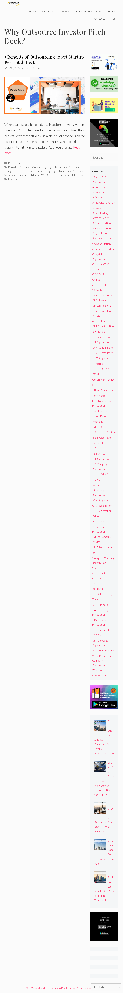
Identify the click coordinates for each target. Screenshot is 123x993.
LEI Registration (101, 458)
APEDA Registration (103, 202)
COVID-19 (98, 274)
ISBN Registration (102, 437)
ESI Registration (101, 342)
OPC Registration (102, 505)
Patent (96, 516)
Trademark (98, 599)
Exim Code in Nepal (103, 347)
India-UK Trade (100, 427)
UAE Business (100, 604)
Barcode (97, 208)
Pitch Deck (14, 163)
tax (94, 583)
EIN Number (99, 331)
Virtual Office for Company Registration (101, 660)
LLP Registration (101, 474)
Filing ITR (97, 363)
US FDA (96, 635)
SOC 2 (95, 568)
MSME (96, 479)
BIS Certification (101, 223)
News (95, 484)
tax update (98, 588)
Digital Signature (101, 305)
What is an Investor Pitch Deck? (22, 175)
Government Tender (103, 379)
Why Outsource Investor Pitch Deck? (62, 175)
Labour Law (98, 453)
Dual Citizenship (101, 311)
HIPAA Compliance (102, 390)
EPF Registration (101, 337)
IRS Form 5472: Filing (104, 432)
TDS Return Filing (102, 594)
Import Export (100, 416)
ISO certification (101, 443)
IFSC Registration (102, 410)
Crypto (96, 279)
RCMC (96, 542)
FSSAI (95, 374)
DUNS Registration (103, 326)
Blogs (112, 11)
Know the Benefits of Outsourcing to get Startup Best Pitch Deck (44, 167)
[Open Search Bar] (113, 19)
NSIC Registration (102, 500)
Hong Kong (98, 395)
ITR (94, 448)
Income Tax (98, 421)
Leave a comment (18, 179)
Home (32, 11)
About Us (48, 11)
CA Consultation (101, 243)
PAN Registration (102, 510)
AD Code (97, 197)
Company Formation (103, 249)
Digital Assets (100, 300)
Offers (64, 11)
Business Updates (102, 238)
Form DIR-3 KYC (101, 368)
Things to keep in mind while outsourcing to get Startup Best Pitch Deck (44, 171)
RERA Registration (102, 547)
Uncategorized (100, 630)
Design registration (103, 295)
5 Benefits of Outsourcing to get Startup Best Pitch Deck (44, 59)
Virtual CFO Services (104, 650)
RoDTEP (97, 552)
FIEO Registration (102, 358)
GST (94, 385)
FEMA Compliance (102, 352)
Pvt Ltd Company (101, 536)
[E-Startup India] (14, 4)
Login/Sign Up (97, 18)
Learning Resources (88, 11)
